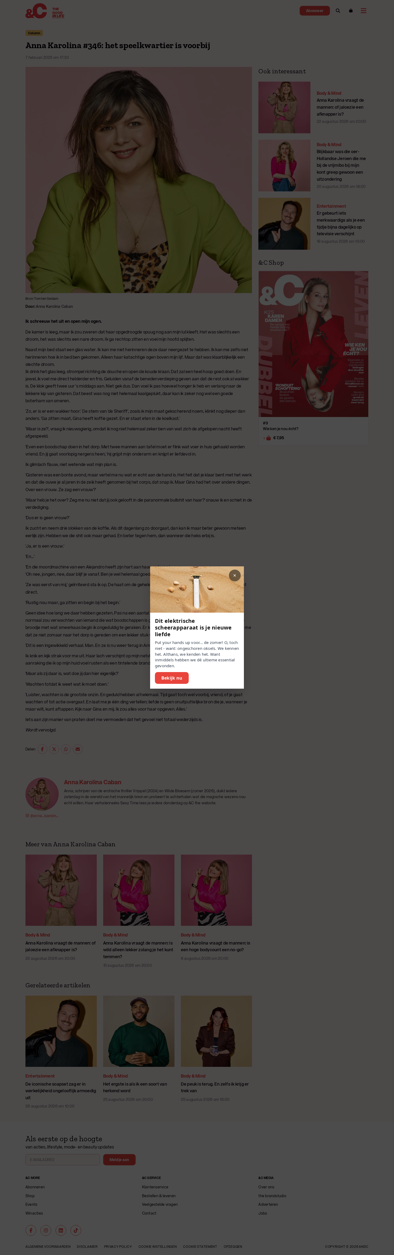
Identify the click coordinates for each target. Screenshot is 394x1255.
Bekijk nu (171, 678)
